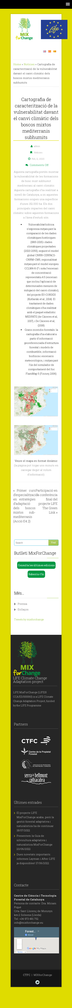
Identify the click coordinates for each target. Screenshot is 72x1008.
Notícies (29, 64)
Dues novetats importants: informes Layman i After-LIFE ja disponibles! (36, 859)
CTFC (26, 975)
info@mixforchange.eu (28, 922)
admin (37, 146)
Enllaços (23, 609)
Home (17, 64)
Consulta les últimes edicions (36, 565)
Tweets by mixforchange (29, 619)
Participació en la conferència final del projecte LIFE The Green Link (46, 501)
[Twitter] (37, 982)
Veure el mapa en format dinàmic (36, 461)
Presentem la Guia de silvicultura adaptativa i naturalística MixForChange (34, 840)
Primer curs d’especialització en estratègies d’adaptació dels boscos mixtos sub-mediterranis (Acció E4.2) (25, 505)
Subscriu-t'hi (36, 574)
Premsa (22, 604)
